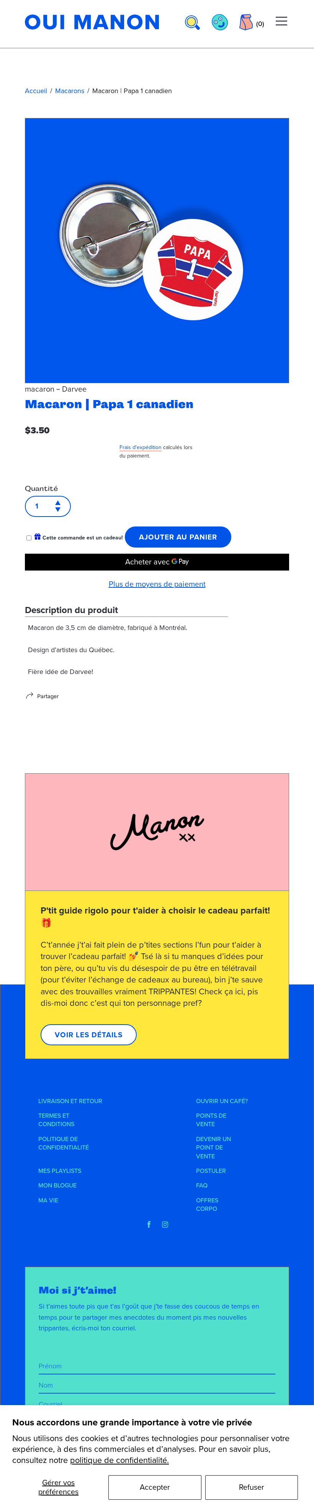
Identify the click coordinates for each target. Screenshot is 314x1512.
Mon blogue (57, 1185)
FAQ (202, 1185)
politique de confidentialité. (119, 1460)
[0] (246, 22)
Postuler (211, 1171)
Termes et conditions (56, 1120)
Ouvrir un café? (222, 1101)
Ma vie (48, 1200)
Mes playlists (59, 1171)
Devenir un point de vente (213, 1147)
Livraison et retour (70, 1101)
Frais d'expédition (140, 447)
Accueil (36, 91)
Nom (46, 1385)
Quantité (41, 488)
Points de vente (211, 1120)
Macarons (69, 91)
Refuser (251, 1487)
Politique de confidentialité (63, 1143)
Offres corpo (207, 1205)
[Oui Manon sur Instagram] (165, 1225)
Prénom (50, 1366)
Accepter (155, 1487)
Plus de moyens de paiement (157, 584)
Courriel (50, 1404)
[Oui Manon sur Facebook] (149, 1225)
